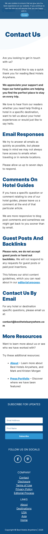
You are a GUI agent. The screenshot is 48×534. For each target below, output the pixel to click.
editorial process (29, 282)
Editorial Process (24, 493)
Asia (24, 516)
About (14, 363)
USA (24, 512)
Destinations (24, 508)
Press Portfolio (19, 378)
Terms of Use (24, 485)
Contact (24, 477)
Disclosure (24, 481)
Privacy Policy (24, 489)
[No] (45, 9)
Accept (25, 15)
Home (24, 520)
